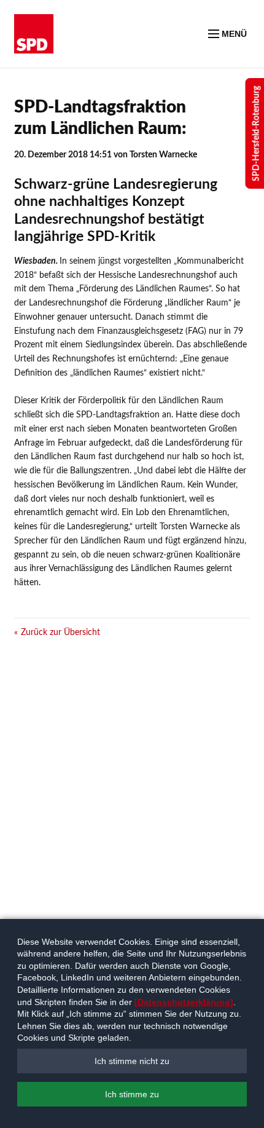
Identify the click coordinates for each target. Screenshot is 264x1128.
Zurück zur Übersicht (60, 632)
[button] (132, 1061)
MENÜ (233, 34)
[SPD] (34, 34)
